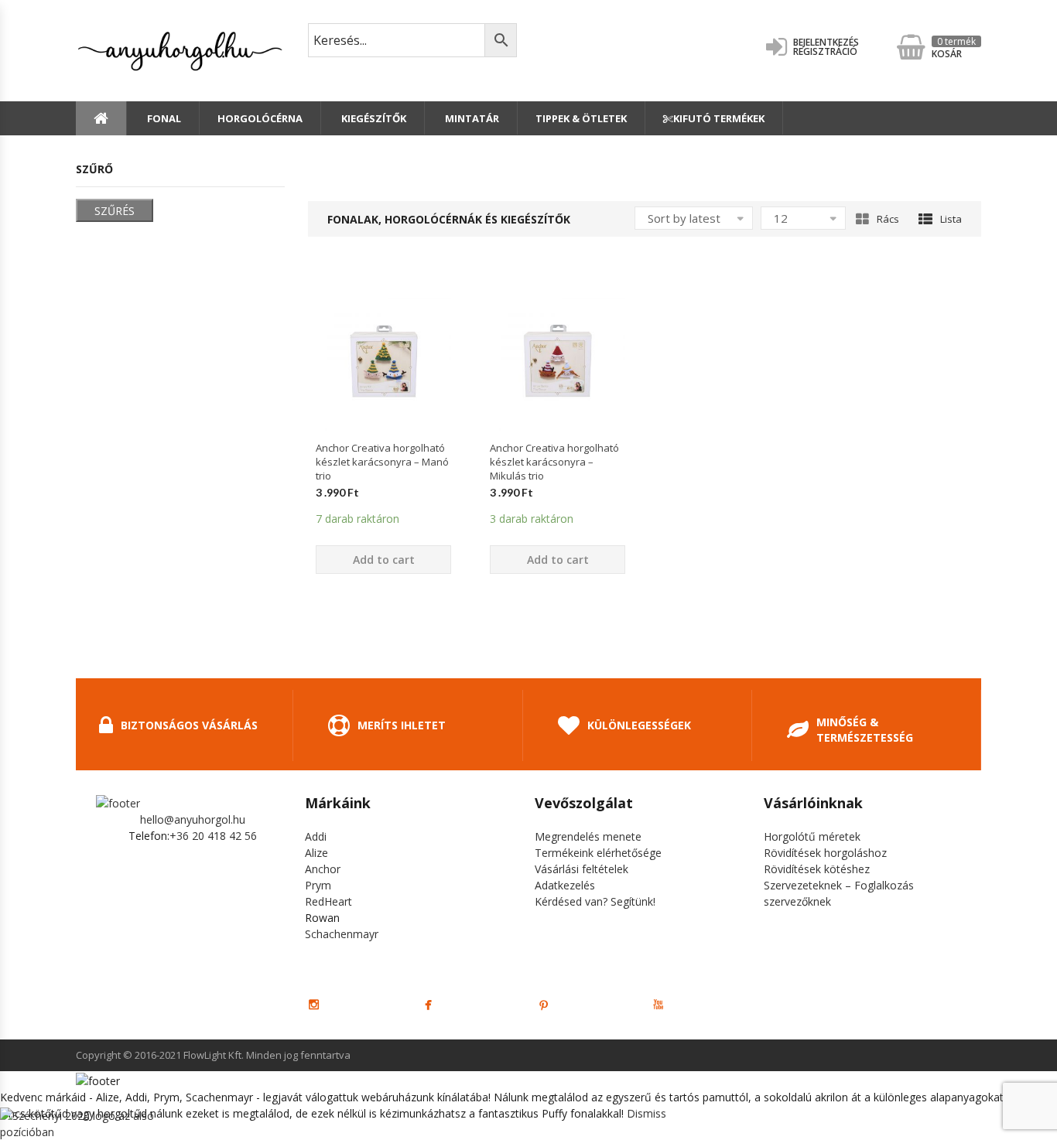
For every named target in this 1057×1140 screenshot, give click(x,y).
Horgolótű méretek (812, 836)
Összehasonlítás (383, 457)
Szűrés (114, 210)
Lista (951, 219)
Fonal (163, 118)
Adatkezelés (565, 885)
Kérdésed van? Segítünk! (595, 901)
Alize (316, 852)
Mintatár (471, 118)
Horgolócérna (260, 118)
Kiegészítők (372, 118)
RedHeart (328, 901)
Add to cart (384, 559)
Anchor (322, 869)
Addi (316, 836)
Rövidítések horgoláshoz (825, 852)
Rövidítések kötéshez (817, 869)
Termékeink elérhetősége (598, 852)
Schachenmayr (341, 934)
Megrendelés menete (588, 836)
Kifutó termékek (719, 118)
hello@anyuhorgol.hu (192, 819)
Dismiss (646, 1113)
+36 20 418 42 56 (213, 835)
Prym (318, 885)
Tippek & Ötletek (581, 118)
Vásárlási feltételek (581, 869)
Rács (888, 219)
